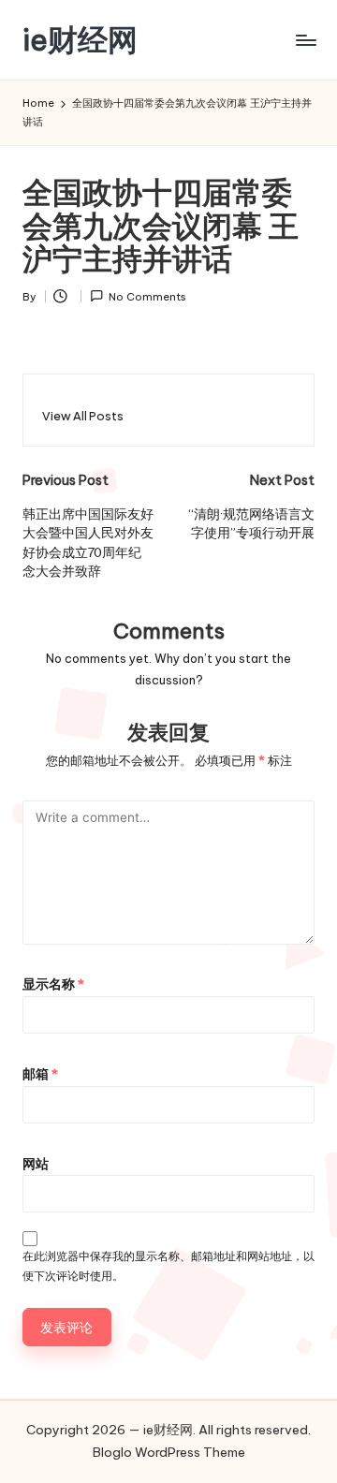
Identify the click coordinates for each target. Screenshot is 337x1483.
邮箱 (40, 1073)
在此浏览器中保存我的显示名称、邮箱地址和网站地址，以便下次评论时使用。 (168, 1266)
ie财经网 (80, 39)
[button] (83, 416)
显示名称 (53, 984)
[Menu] (305, 40)
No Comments (147, 296)
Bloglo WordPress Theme (169, 1452)
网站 (35, 1163)
